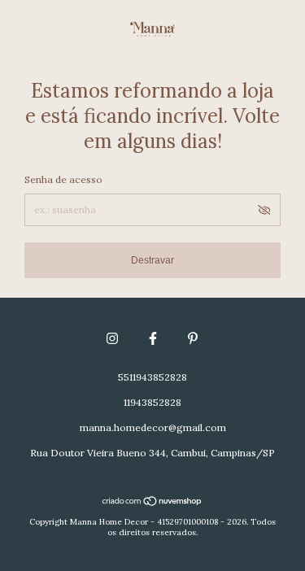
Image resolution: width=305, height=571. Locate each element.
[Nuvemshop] (152, 502)
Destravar (152, 260)
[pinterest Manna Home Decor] (192, 338)
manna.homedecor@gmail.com (153, 427)
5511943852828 (152, 377)
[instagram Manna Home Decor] (112, 338)
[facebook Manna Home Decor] (152, 338)
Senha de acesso (63, 179)
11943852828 (152, 402)
